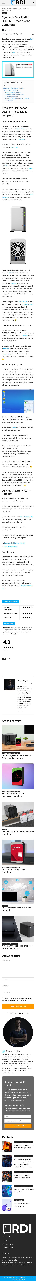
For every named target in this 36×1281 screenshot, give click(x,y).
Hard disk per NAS (10, 547)
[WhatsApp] (18, 668)
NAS (31, 39)
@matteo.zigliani (13, 1051)
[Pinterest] (13, 668)
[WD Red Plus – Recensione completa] (18, 852)
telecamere (23, 302)
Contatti (6, 1241)
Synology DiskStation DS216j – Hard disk (18, 98)
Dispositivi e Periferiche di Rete (10, 943)
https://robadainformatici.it (25, 683)
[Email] (27, 668)
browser (6, 349)
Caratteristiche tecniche (13, 92)
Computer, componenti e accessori (11, 753)
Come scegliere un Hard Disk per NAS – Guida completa (17, 756)
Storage (9, 8)
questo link (14, 147)
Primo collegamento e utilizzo (15, 94)
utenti (14, 427)
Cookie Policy (8, 1247)
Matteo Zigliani (10, 30)
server (10, 273)
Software (5, 905)
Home (3, 8)
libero (13, 52)
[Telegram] (32, 668)
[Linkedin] (22, 668)
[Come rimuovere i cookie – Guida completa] (7, 1205)
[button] (3, 2)
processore (21, 129)
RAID (30, 168)
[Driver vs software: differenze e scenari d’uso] (7, 1190)
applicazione (28, 304)
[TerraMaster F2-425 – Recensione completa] (18, 814)
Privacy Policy (8, 1244)
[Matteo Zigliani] (3, 30)
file (6, 166)
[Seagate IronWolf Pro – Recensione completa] (18, 776)
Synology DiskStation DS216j (14, 543)
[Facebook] (4, 668)
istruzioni (7, 354)
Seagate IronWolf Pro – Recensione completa (13, 794)
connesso (13, 283)
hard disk (22, 139)
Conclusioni (10, 100)
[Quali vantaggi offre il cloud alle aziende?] (18, 891)
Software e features (12, 96)
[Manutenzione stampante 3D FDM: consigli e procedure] (7, 1176)
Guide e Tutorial (19, 1200)
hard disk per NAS (26, 517)
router (25, 335)
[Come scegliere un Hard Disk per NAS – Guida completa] (18, 738)
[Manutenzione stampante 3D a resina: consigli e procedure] (7, 1146)
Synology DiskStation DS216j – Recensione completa (14, 89)
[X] (9, 668)
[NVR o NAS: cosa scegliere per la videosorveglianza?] (18, 929)
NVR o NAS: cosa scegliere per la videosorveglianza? (17, 947)
